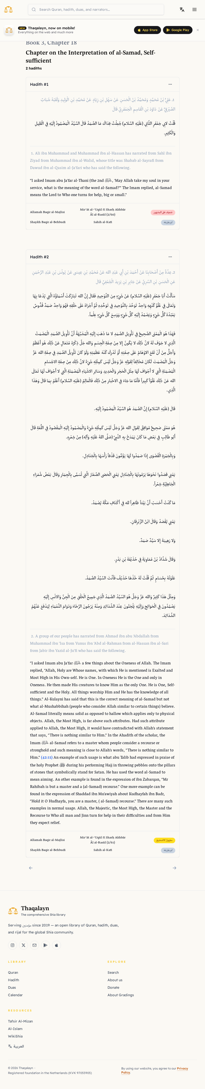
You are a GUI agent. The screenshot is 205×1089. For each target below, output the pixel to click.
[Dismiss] (197, 30)
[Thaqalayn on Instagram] (12, 945)
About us (115, 980)
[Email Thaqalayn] (34, 945)
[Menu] (194, 10)
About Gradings (121, 995)
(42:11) (46, 757)
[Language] (182, 10)
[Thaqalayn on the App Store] (56, 945)
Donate (113, 987)
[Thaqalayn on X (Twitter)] (23, 945)
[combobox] (96, 9)
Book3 (35, 43)
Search (113, 972)
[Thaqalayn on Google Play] (45, 945)
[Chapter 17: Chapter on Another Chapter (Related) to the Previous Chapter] (31, 867)
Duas (12, 987)
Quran (13, 972)
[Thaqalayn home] (10, 9)
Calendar (15, 995)
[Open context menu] (170, 84)
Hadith (13, 980)
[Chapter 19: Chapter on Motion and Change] (175, 867)
